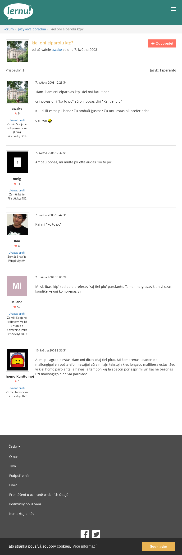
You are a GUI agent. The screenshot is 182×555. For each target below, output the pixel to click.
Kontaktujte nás (21, 513)
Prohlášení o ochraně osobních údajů (38, 494)
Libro (13, 485)
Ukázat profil (17, 120)
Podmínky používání (25, 504)
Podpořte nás (19, 475)
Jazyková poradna (32, 29)
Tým (12, 466)
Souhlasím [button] (158, 546)
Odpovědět (164, 43)
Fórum (9, 29)
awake (57, 49)
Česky (13, 446)
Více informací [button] (84, 546)
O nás (13, 456)
